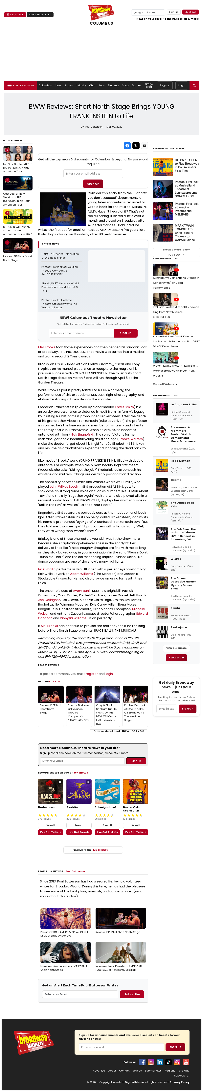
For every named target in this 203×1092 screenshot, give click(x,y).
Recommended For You (168, 148)
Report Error (182, 1075)
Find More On (90, 850)
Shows (68, 85)
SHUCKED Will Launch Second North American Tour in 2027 (17, 223)
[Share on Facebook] (127, 145)
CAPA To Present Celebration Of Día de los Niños (60, 256)
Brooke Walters (131, 439)
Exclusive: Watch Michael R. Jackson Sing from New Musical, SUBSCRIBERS (176, 312)
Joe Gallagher (49, 600)
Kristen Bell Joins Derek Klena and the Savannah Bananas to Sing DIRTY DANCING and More (176, 341)
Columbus (45, 85)
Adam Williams (81, 574)
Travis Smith (124, 407)
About (112, 1071)
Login (181, 85)
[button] (194, 85)
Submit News (153, 1071)
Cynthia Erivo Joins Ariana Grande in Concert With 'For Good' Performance (176, 283)
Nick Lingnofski (82, 434)
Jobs (101, 85)
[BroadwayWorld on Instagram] (151, 1062)
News (58, 85)
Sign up (187, 709)
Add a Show (176, 657)
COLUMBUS (101, 23)
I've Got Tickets (50, 832)
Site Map (184, 1071)
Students (113, 85)
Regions (170, 1071)
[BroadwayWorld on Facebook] (142, 1062)
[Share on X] (136, 145)
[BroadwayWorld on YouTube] (186, 1062)
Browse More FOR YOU (176, 252)
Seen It (50, 825)
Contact (124, 1071)
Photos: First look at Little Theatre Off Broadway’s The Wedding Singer (59, 304)
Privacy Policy (180, 1082)
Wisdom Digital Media (128, 1082)
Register (165, 85)
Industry (81, 85)
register (92, 674)
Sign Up (93, 184)
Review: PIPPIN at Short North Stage (17, 251)
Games (136, 85)
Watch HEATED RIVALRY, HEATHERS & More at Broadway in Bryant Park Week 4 (175, 371)
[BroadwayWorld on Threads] (177, 1062)
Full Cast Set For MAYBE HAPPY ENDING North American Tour (17, 161)
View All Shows (176, 648)
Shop (125, 85)
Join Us (137, 1071)
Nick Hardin (47, 569)
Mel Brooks (46, 347)
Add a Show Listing (40, 14)
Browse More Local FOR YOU (119, 731)
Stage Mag (149, 85)
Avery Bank (82, 590)
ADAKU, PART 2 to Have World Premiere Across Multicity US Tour (60, 287)
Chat (92, 85)
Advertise (99, 1071)
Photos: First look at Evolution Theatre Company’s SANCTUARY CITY (60, 270)
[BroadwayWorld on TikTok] (168, 1062)
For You (54, 681)
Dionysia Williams (73, 618)
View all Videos (163, 384)
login (109, 674)
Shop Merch (17, 14)
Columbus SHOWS (165, 395)
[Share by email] (144, 145)
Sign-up (173, 12)
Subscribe (132, 994)
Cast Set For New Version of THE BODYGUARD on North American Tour (17, 192)
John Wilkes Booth (64, 486)
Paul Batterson (75, 871)
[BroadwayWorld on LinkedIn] (159, 1062)
